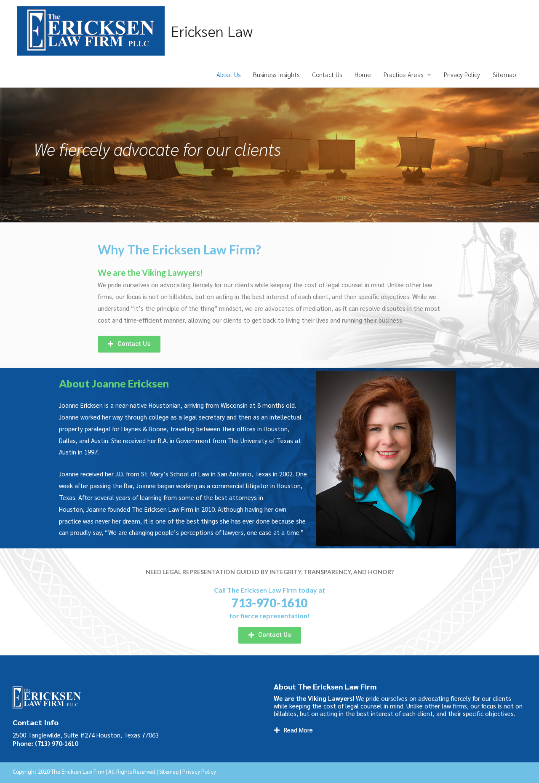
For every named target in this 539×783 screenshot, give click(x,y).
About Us (228, 74)
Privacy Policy (462, 74)
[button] (129, 344)
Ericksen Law (212, 30)
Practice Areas (403, 74)
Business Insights (276, 74)
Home (363, 74)
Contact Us (327, 74)
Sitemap (504, 74)
